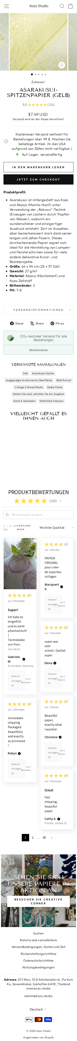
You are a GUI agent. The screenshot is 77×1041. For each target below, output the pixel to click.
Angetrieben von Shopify (38, 1037)
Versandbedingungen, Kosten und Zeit (38, 947)
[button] (60, 500)
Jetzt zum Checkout (38, 179)
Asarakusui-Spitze (43, 373)
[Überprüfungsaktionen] (31, 595)
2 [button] (33, 837)
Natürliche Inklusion (51, 400)
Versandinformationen (38, 309)
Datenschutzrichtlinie (38, 960)
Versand (18, 119)
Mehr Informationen (38, 349)
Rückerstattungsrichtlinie (38, 954)
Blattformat (63, 380)
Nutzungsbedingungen (38, 967)
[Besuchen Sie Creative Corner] (38, 890)
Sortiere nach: (24, 527)
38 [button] (44, 837)
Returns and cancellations (38, 940)
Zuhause (37, 82)
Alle (25, 373)
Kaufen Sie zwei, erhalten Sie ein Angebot (38, 393)
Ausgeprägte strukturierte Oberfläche (29, 380)
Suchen (38, 933)
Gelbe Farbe (54, 387)
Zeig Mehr (14, 649)
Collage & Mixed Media (29, 387)
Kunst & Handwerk (25, 400)
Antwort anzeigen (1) (16, 681)
